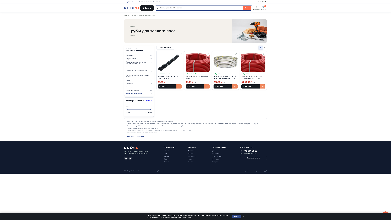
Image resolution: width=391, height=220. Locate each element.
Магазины (142, 2)
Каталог (147, 8)
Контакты (190, 153)
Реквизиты (191, 162)
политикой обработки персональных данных (177, 217)
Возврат (166, 162)
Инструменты (216, 153)
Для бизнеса (157, 2)
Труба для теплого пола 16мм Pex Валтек (197, 77)
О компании (191, 151)
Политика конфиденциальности (146, 171)
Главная (126, 15)
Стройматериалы (217, 156)
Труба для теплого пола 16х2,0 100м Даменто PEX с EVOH (251, 77)
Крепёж (214, 151)
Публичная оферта (161, 171)
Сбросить (148, 101)
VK (126, 158)
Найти (246, 8)
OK (130, 158)
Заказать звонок (253, 158)
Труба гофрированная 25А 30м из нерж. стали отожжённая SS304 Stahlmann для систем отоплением (225, 77)
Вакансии (190, 159)
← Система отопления (132, 48)
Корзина (263, 8)
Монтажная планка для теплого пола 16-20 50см (168, 77)
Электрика (215, 162)
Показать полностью (135, 137)
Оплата (166, 159)
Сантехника (215, 159)
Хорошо (236, 216)
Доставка (149, 2)
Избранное (256, 8)
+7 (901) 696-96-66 (261, 2)
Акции (165, 153)
